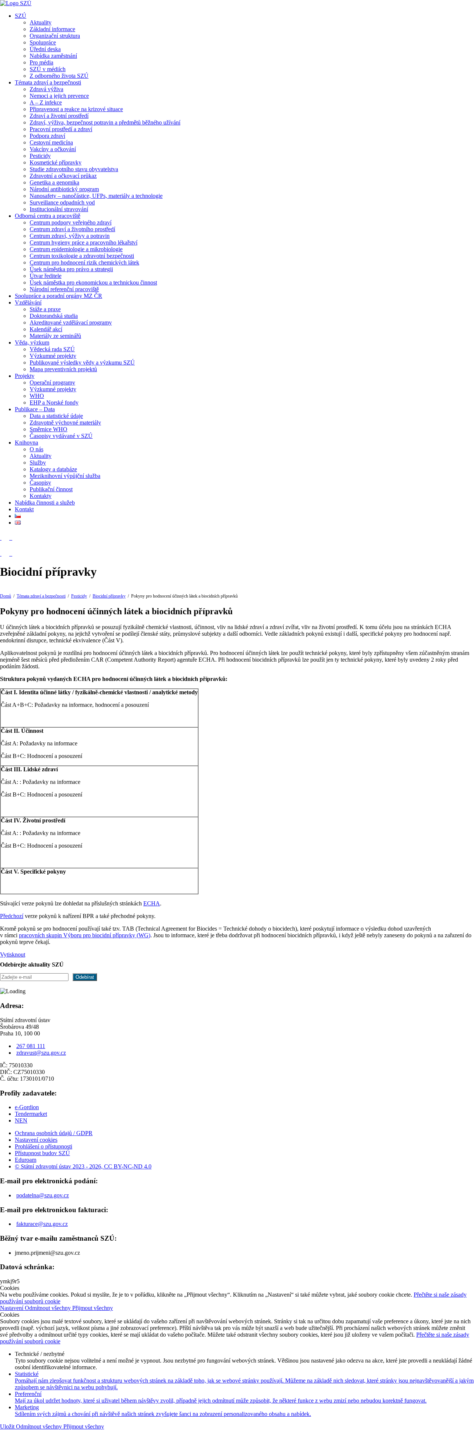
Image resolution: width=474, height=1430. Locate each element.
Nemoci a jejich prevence (59, 96)
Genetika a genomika (54, 182)
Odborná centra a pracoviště (47, 216)
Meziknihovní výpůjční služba (65, 476)
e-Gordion (27, 1107)
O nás (36, 449)
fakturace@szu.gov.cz (42, 1224)
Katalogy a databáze (53, 469)
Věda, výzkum (32, 342)
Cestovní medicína (51, 142)
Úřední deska (45, 49)
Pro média (41, 62)
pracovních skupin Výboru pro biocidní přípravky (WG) (84, 935)
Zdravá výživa (46, 89)
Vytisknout (12, 954)
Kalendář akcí (46, 329)
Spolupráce (43, 42)
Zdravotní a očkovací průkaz (63, 176)
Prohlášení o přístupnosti (43, 1146)
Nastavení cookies (36, 1140)
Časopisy (40, 482)
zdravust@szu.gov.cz (41, 1053)
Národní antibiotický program (64, 189)
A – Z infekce (46, 102)
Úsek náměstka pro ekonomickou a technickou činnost (93, 282)
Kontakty (40, 496)
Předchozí (11, 916)
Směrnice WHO (48, 429)
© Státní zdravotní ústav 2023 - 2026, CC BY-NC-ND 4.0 (83, 1166)
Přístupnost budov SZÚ (42, 1153)
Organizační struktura (55, 36)
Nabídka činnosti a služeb (45, 502)
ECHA (151, 903)
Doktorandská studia (54, 316)
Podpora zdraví (47, 136)
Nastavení (12, 1308)
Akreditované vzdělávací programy (71, 322)
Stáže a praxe (45, 309)
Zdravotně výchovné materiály (65, 422)
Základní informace (52, 29)
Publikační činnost (51, 489)
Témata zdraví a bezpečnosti (48, 82)
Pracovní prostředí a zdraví (61, 129)
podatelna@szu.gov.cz (42, 1195)
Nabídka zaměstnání (53, 56)
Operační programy (52, 382)
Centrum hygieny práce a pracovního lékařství (83, 242)
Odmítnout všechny (48, 1308)
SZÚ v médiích (48, 69)
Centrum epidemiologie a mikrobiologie (76, 249)
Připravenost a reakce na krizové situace (76, 109)
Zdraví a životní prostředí (59, 116)
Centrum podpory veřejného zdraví (70, 222)
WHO (37, 396)
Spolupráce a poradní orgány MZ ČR (58, 296)
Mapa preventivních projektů (63, 369)
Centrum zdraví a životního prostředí (72, 229)
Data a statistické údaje (56, 416)
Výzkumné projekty (53, 356)
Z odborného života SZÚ (59, 76)
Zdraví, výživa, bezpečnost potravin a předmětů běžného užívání (105, 122)
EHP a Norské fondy (54, 402)
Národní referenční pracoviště (64, 289)
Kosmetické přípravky (55, 162)
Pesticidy (40, 156)
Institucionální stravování (59, 209)
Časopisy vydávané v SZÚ (61, 436)
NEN (21, 1120)
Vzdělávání (28, 302)
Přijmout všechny (92, 1308)
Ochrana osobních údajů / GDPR (54, 1133)
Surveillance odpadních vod (62, 202)
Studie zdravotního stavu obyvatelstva (74, 169)
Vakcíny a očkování (53, 149)
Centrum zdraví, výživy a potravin (70, 236)
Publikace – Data (35, 409)
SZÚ (20, 16)
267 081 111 (30, 1046)
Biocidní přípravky (109, 596)
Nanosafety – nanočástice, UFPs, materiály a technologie (96, 196)
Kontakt (24, 509)
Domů (5, 596)
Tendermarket (31, 1114)
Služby (38, 462)
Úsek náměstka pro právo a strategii (71, 269)
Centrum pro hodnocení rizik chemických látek (84, 262)
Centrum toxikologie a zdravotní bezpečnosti (82, 256)
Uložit (8, 1426)
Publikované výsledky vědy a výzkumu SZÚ (82, 362)
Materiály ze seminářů (55, 336)
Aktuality (40, 22)
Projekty (24, 376)
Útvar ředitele (45, 276)
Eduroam (25, 1160)
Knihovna (26, 442)
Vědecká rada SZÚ (52, 349)
